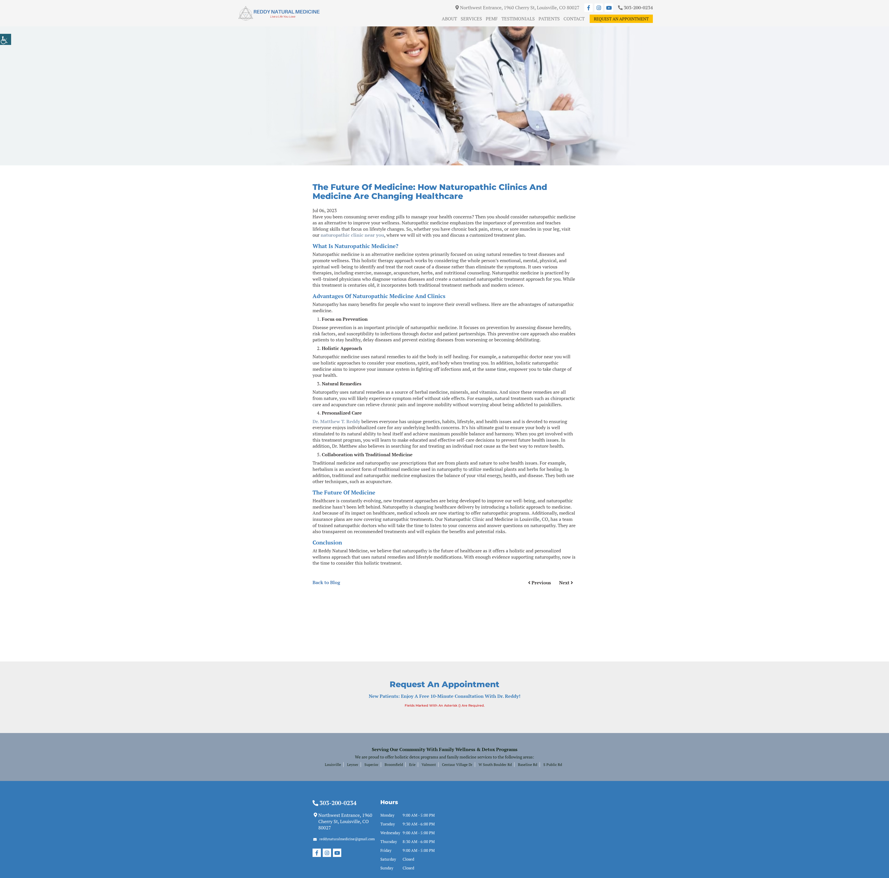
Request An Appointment (621, 19)
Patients (549, 19)
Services (471, 19)
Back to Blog (326, 582)
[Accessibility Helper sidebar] (5, 39)
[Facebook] (588, 7)
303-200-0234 (638, 7)
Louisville (333, 764)
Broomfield (394, 764)
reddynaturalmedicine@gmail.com (347, 839)
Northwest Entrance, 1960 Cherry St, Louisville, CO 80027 (519, 7)
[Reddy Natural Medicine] (279, 13)
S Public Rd (552, 764)
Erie (412, 764)
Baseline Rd (527, 764)
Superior (371, 764)
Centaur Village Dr (457, 764)
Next (565, 582)
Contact (574, 19)
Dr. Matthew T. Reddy (336, 421)
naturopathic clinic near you (352, 235)
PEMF (492, 19)
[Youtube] (609, 7)
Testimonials (518, 19)
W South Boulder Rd (495, 764)
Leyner (352, 764)
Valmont (429, 764)
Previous (540, 582)
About (449, 19)
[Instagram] (599, 7)
